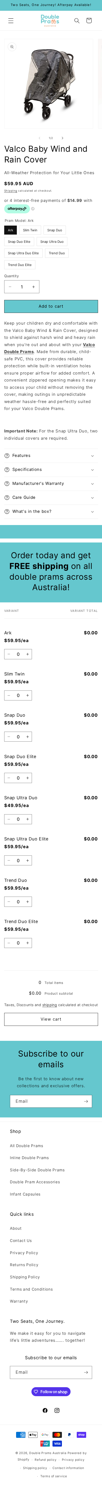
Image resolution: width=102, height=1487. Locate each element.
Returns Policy (24, 1264)
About (16, 1228)
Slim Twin (30, 229)
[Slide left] (39, 138)
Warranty (19, 1301)
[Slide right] (62, 138)
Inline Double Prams (29, 1157)
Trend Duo (56, 252)
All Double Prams (26, 1145)
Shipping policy (35, 1468)
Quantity (11, 276)
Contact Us (21, 1240)
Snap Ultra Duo (52, 240)
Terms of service (53, 1476)
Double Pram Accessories (35, 1182)
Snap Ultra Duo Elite (23, 252)
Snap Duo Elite (19, 240)
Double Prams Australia (48, 1453)
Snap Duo (55, 229)
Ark (10, 229)
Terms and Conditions (31, 1289)
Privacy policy (73, 1460)
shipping (49, 1005)
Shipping (10, 190)
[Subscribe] (86, 1101)
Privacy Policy (24, 1252)
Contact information (68, 1468)
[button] (11, 20)
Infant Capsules (25, 1194)
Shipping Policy (25, 1277)
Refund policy (45, 1460)
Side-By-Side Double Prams (37, 1170)
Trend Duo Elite (19, 263)
